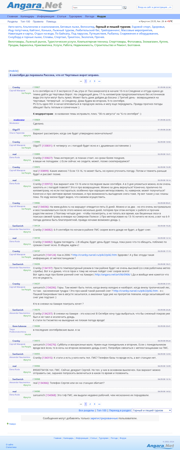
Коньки (46, 30)
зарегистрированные (104, 418)
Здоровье (158, 26)
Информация (45, 16)
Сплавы (48, 37)
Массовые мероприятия (136, 30)
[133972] (47, 184)
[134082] (47, 229)
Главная (12, 16)
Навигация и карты (20, 33)
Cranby (16, 87)
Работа (67, 45)
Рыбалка (112, 33)
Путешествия (97, 33)
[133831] (47, 145)
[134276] (51, 344)
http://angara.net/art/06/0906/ (112, 274)
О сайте (9, 444)
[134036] (43, 206)
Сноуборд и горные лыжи (25, 37)
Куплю (163, 41)
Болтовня (134, 45)
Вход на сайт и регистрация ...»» (154, 7)
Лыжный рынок (35, 41)
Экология (87, 37)
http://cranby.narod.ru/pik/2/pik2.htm (94, 255)
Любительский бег (87, 30)
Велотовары (16, 41)
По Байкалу (62, 33)
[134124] (51, 255)
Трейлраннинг (110, 30)
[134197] (47, 268)
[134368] (51, 395)
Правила (38, 21)
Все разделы (86, 410)
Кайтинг (35, 30)
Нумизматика (43, 45)
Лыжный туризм (63, 30)
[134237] (47, 313)
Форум (101, 16)
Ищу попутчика (18, 30)
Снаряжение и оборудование (139, 33)
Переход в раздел (120, 410)
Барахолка (26, 45)
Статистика (11, 447)
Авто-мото (15, 26)
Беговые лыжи (69, 26)
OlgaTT (16, 129)
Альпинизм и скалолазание (41, 26)
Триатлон (74, 37)
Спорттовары (117, 41)
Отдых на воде (44, 33)
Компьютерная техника (92, 41)
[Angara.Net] (34, 7)
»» (99, 81)
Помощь (51, 21)
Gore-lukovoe (19, 326)
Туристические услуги (62, 41)
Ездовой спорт (141, 26)
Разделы (13, 21)
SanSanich (17, 225)
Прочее (99, 37)
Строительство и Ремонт (110, 45)
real (14, 154)
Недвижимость (83, 45)
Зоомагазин (150, 41)
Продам (13, 45)
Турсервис (75, 16)
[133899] (43, 170)
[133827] (47, 158)
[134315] (47, 357)
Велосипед (87, 26)
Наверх (12, 424)
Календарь (27, 16)
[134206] (51, 287)
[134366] (43, 383)
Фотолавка (134, 41)
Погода (89, 16)
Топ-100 (25, 21)
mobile (13, 70)
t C (169, 21)
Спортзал (60, 37)
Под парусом (79, 33)
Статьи (61, 16)
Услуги (57, 45)
